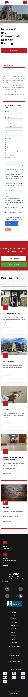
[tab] (14, 65)
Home (14, 615)
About (14, 618)
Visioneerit (16, 693)
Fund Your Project (14, 264)
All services (14, 284)
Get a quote (14, 51)
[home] (5, 2)
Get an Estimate (14, 258)
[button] (25, 2)
